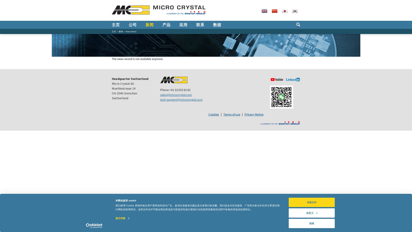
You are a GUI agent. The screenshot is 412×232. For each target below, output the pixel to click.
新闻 (150, 25)
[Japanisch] (286, 11)
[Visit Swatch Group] (280, 123)
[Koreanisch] (296, 11)
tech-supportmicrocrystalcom (181, 99)
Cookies (213, 114)
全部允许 (312, 202)
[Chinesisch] (276, 11)
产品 (166, 25)
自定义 (310, 213)
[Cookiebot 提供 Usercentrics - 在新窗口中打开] (94, 225)
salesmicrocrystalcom (176, 95)
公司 (133, 25)
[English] (266, 11)
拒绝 (311, 223)
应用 (183, 25)
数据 (217, 25)
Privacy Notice (253, 114)
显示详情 (120, 218)
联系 (200, 25)
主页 (116, 25)
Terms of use (231, 114)
